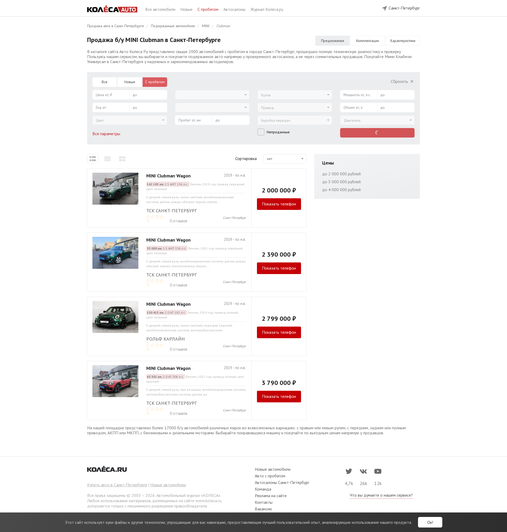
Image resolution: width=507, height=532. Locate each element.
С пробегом (208, 9)
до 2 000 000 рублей (341, 173)
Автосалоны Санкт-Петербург (282, 482)
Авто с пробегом (270, 475)
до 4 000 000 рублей (341, 189)
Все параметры (106, 133)
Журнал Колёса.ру (267, 9)
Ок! (430, 522)
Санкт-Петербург (234, 218)
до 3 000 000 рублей (341, 181)
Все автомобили (160, 9)
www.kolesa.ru (208, 500)
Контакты (264, 502)
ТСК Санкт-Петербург (171, 211)
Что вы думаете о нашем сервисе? (381, 495)
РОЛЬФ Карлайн (165, 339)
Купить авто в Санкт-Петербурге (117, 484)
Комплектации (367, 40)
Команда (263, 489)
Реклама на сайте (271, 495)
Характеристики (402, 40)
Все (104, 81)
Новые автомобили (168, 484)
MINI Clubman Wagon (168, 176)
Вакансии (263, 508)
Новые (187, 9)
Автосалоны (235, 9)
